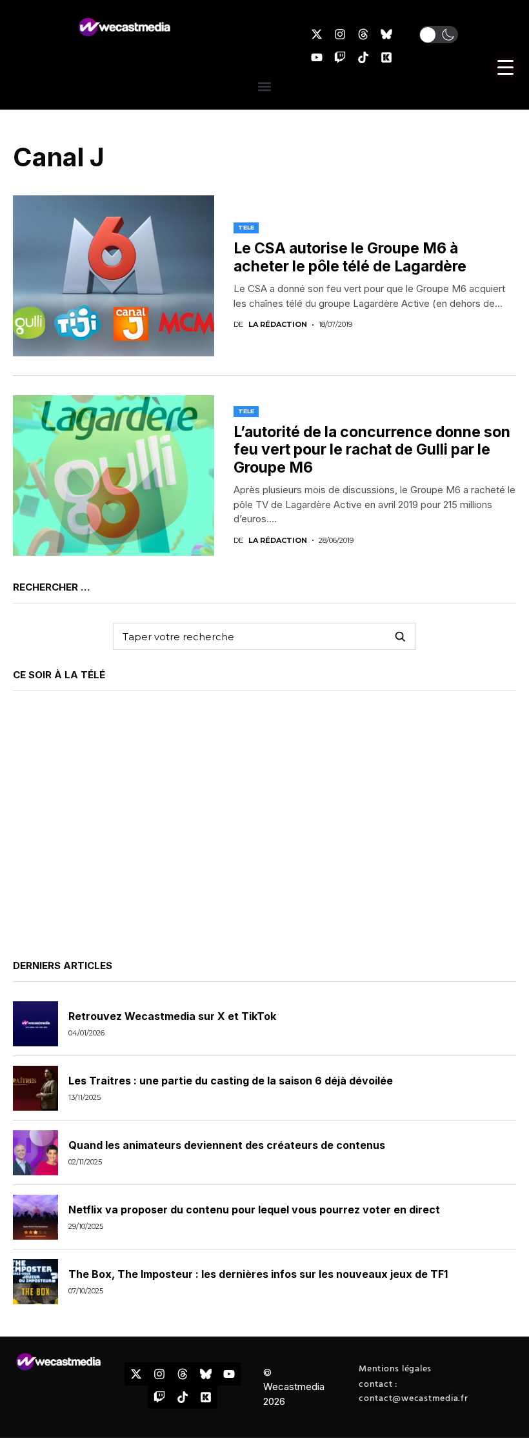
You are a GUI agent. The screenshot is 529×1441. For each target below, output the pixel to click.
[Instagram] (340, 34)
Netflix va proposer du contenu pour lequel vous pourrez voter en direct (254, 1209)
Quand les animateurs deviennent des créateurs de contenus (226, 1145)
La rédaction (277, 324)
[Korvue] (386, 57)
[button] (438, 34)
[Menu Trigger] (506, 67)
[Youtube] (316, 57)
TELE (246, 227)
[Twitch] (340, 57)
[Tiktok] (363, 57)
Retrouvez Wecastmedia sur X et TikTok (172, 1016)
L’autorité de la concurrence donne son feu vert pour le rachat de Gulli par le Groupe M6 (372, 449)
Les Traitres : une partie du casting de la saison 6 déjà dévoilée (230, 1080)
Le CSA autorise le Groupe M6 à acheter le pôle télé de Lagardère (350, 257)
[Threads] (363, 34)
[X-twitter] (316, 34)
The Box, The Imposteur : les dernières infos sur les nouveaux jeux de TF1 (258, 1274)
